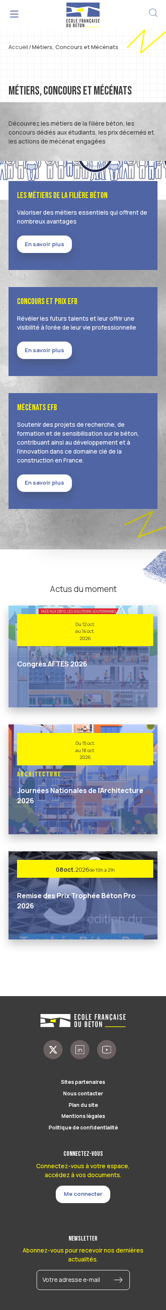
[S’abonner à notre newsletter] (120, 1280)
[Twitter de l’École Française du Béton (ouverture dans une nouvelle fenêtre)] (53, 1049)
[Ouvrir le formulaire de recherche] (153, 13)
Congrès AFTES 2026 (52, 664)
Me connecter (83, 1194)
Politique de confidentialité (83, 1127)
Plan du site (83, 1105)
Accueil (18, 47)
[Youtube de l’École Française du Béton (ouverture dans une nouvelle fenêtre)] (106, 1049)
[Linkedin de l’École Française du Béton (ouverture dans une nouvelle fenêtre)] (79, 1049)
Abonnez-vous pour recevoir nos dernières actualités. (83, 1254)
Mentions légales (83, 1116)
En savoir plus (44, 244)
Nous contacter (83, 1093)
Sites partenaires (83, 1082)
